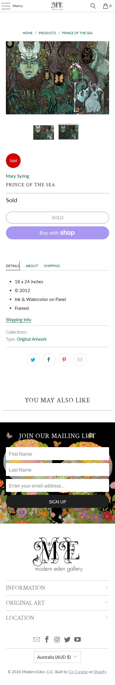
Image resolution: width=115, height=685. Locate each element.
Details (12, 266)
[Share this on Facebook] (48, 359)
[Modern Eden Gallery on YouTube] (77, 639)
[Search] (93, 6)
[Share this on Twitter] (33, 359)
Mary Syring (17, 176)
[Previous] (10, 77)
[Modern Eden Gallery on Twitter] (67, 639)
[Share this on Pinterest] (64, 359)
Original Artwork (32, 339)
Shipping (52, 266)
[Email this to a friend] (80, 359)
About (32, 266)
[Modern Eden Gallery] (57, 6)
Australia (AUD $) (54, 657)
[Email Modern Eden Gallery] (36, 639)
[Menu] (3, 6)
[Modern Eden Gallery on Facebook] (46, 639)
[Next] (104, 77)
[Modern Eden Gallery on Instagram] (57, 639)
